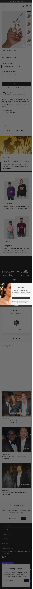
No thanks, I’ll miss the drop (21, 299)
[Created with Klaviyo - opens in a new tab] (16, 305)
